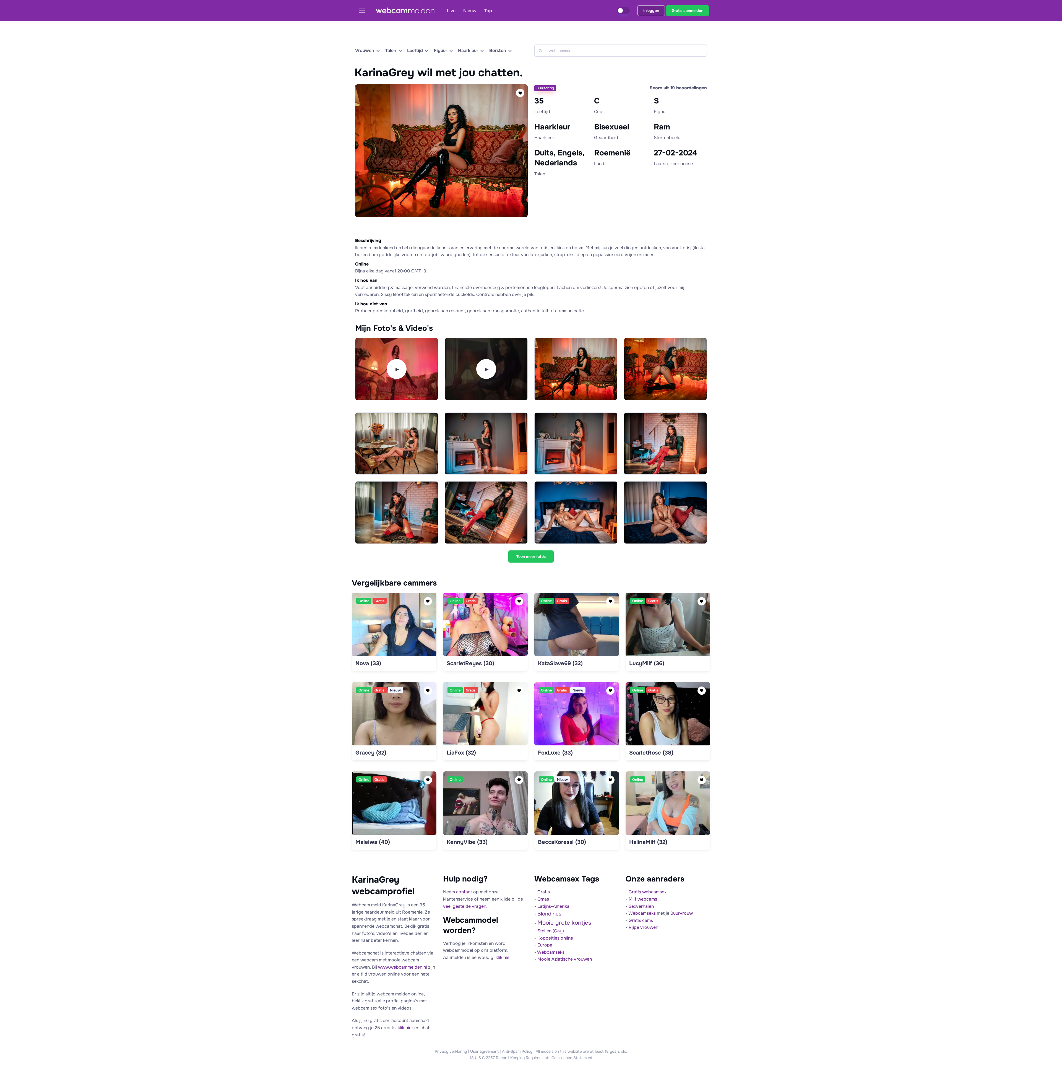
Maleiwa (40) (372, 842)
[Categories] (364, 11)
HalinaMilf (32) (648, 842)
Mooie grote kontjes (564, 922)
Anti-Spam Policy (517, 1051)
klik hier (405, 1028)
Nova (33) (368, 663)
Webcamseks (550, 952)
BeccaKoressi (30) (562, 842)
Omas (543, 899)
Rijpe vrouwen (643, 927)
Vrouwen (364, 50)
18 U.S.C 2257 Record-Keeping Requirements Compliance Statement (531, 1057)
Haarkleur (468, 50)
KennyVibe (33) (467, 842)
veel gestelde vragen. (465, 906)
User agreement (484, 1051)
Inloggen (651, 10)
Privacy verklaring (451, 1051)
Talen (390, 50)
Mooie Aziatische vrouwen (564, 959)
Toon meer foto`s (531, 556)
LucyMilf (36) (646, 663)
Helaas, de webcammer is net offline (440, 224)
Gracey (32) (370, 752)
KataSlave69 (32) (560, 663)
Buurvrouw (681, 913)
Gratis (543, 892)
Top (488, 11)
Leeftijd (415, 50)
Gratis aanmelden (687, 10)
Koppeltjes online (555, 938)
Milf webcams (643, 899)
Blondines (549, 913)
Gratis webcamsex (648, 892)
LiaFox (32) (461, 752)
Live (451, 11)
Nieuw (470, 11)
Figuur (440, 50)
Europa (544, 945)
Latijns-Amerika (553, 906)
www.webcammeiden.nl (402, 967)
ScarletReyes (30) (470, 663)
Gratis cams (641, 920)
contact (464, 892)
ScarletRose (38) (651, 752)
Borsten (497, 50)
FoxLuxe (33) (555, 752)
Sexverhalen (641, 906)
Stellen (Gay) (550, 931)
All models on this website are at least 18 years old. (581, 1051)
